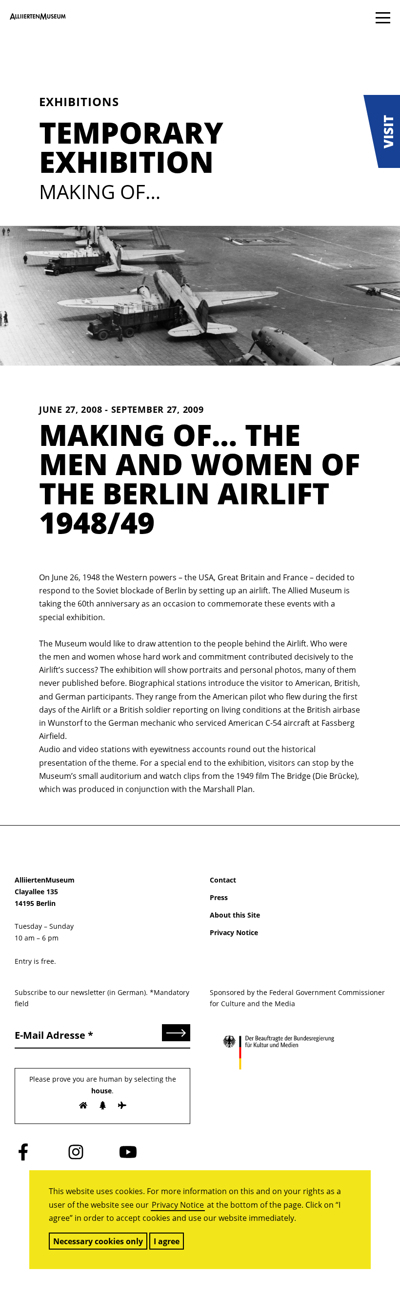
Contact (223, 879)
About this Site (235, 915)
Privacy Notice (178, 1204)
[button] (381, 131)
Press (219, 897)
